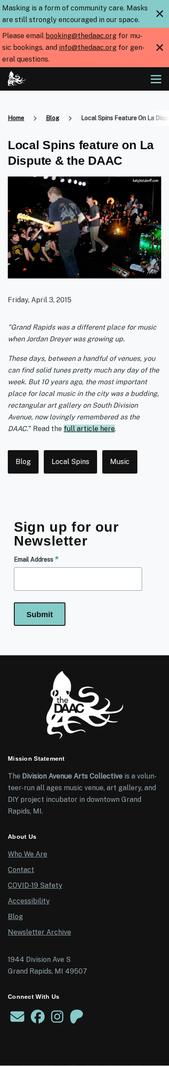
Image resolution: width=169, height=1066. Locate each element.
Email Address (33, 559)
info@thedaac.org (88, 47)
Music (120, 462)
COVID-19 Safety (35, 885)
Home (16, 117)
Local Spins (70, 462)
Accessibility (29, 901)
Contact (21, 870)
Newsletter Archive (39, 932)
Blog (52, 117)
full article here (89, 429)
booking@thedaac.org (81, 36)
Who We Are (27, 854)
